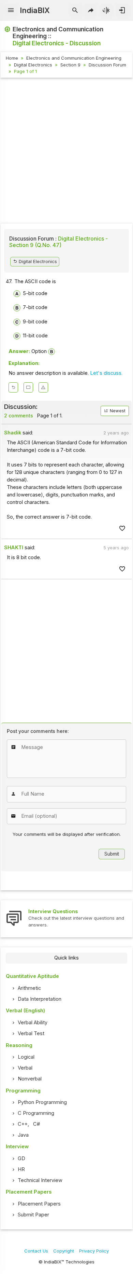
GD (21, 1158)
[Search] (75, 10)
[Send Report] (43, 387)
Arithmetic (29, 988)
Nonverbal (30, 1079)
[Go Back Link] (13, 387)
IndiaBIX (34, 10)
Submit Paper (33, 1215)
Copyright (63, 1251)
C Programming (36, 1113)
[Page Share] (91, 10)
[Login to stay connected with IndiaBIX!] (122, 10)
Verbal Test (31, 1033)
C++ (23, 1124)
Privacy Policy (94, 1251)
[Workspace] (28, 387)
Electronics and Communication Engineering (73, 58)
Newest (117, 411)
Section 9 (70, 64)
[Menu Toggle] (11, 10)
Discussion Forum (107, 64)
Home (12, 58)
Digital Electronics (33, 64)
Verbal (25, 1068)
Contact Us (36, 1251)
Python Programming (42, 1102)
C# (36, 1124)
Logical (26, 1057)
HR (21, 1169)
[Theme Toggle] (106, 10)
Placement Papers (39, 1204)
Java (23, 1135)
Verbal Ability (32, 1022)
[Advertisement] (66, 151)
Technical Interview (40, 1180)
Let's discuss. (106, 373)
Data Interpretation (39, 999)
